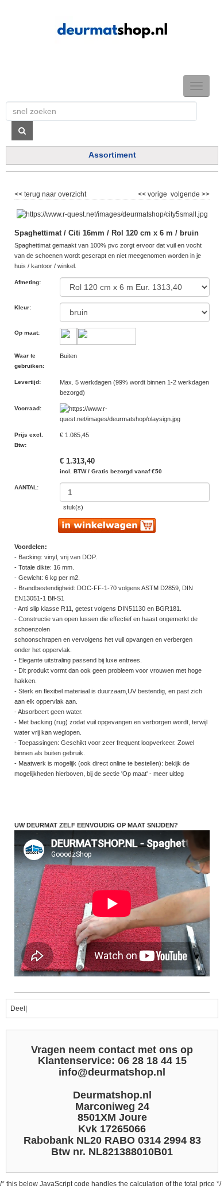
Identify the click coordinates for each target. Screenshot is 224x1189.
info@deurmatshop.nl (112, 1072)
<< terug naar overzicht (50, 192)
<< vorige (153, 192)
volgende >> (189, 192)
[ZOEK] (22, 130)
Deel (17, 1008)
